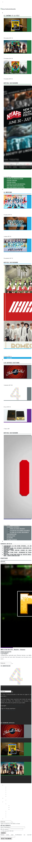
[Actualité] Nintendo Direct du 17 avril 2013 (16, 521)
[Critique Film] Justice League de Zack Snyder (16, 55)
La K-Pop (6, 213)
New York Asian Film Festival (15, 185)
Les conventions (11, 534)
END (4, 384)
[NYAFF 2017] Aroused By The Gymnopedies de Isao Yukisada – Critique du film (17, 171)
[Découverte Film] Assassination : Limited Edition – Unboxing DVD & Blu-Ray (17, 424)
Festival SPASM (11, 182)
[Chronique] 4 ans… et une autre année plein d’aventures (16, 402)
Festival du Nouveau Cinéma (15, 178)
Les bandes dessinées (13, 527)
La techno (10, 537)
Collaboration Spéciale (6, 651)
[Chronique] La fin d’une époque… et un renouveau (15, 381)
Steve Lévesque (7, 523)
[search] (12, 663)
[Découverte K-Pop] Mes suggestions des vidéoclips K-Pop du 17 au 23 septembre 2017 (17, 254)
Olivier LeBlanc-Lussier (9, 174)
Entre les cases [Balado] (17, 528)
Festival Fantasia (12, 180)
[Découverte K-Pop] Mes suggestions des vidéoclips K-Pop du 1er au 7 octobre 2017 (17, 210)
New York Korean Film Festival (16, 187)
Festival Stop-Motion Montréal (16, 184)
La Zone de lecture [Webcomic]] (19, 532)
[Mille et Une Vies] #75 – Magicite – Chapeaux (13, 649)
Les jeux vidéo (7, 524)
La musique (7, 189)
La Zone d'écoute (8, 427)
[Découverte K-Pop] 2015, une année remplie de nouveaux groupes (17, 351)
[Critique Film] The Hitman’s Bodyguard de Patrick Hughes (17, 34)
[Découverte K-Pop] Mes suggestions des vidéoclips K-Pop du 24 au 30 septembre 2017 (17, 232)
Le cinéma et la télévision (10, 37)
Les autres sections (10, 359)
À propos (6, 541)
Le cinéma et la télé (10, 12)
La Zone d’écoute (12, 539)
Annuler (3, 840)
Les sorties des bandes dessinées (20, 530)
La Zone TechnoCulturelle (15, 705)
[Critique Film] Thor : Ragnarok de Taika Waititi (17, 75)
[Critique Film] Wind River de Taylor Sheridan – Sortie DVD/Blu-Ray (17, 555)
